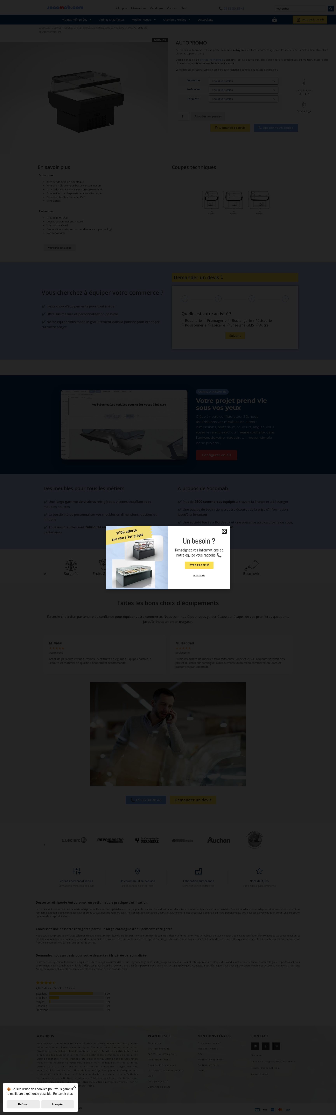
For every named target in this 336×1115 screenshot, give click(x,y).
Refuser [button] (23, 1104)
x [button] (74, 1086)
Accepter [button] (58, 1104)
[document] (168, 557)
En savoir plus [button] (63, 1093)
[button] (224, 531)
